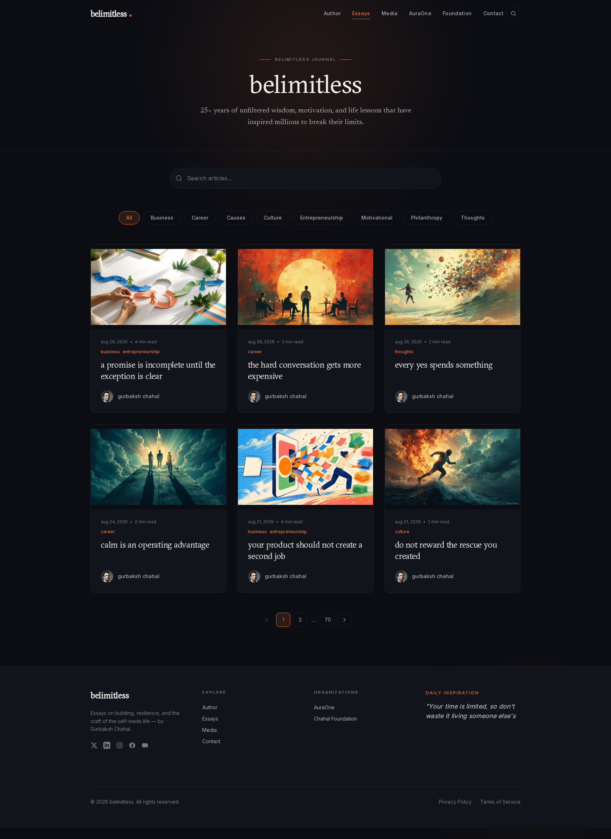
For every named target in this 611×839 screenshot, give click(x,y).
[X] (94, 745)
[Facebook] (132, 745)
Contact (493, 13)
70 (328, 620)
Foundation (457, 13)
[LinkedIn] (106, 745)
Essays (361, 13)
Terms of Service (500, 803)
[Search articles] (513, 13)
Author (332, 13)
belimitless (110, 695)
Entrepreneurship (321, 218)
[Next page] (344, 620)
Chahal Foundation (335, 719)
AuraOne (420, 13)
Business (162, 218)
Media (390, 13)
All (129, 218)
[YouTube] (145, 745)
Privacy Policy (455, 803)
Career (200, 218)
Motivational (376, 218)
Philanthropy (426, 218)
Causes (236, 218)
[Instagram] (119, 745)
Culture (273, 218)
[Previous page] (266, 620)
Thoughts (473, 218)
